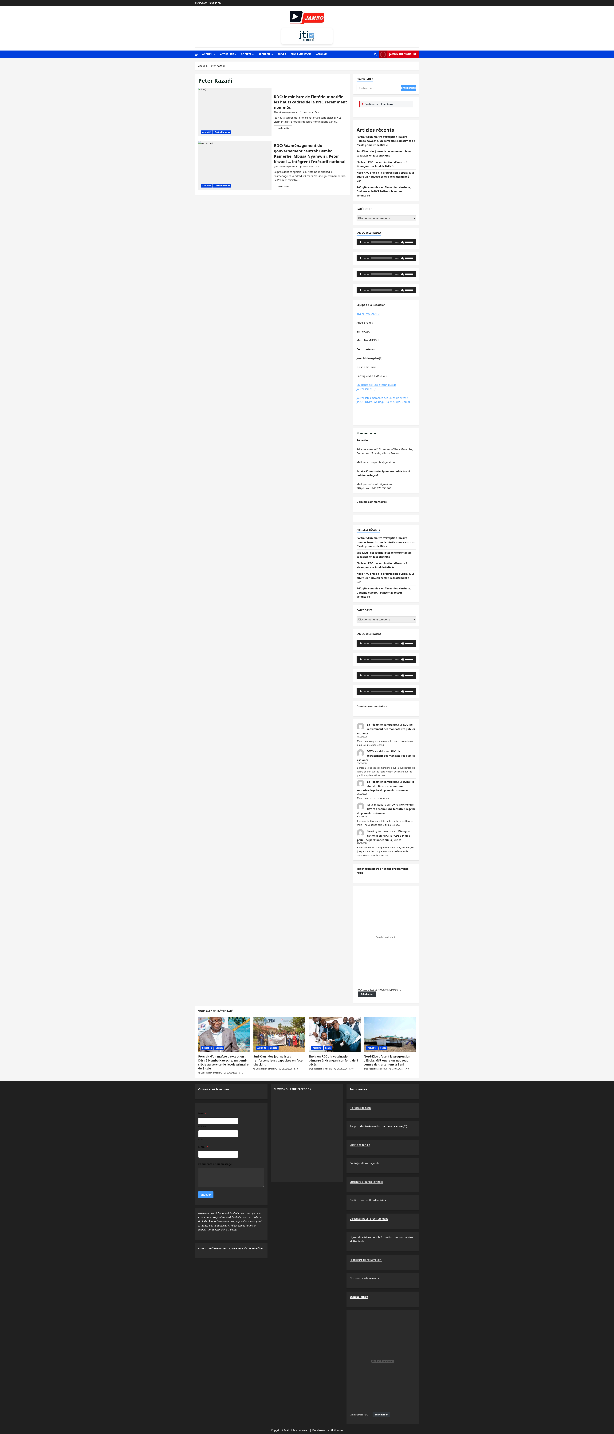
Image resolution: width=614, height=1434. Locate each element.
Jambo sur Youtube (403, 54)
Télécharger (367, 993)
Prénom (202, 1126)
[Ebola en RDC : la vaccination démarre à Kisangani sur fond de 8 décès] (335, 1034)
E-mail (203, 1146)
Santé (328, 1047)
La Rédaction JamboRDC (287, 112)
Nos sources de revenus (364, 1278)
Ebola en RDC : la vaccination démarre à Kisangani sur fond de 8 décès (333, 1060)
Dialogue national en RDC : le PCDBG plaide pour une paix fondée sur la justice (383, 835)
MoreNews (318, 1430)
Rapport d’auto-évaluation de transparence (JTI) (378, 1126)
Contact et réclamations (213, 1089)
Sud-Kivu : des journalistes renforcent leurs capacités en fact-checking (278, 1060)
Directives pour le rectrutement (369, 1218)
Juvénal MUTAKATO (368, 314)
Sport (282, 54)
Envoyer (206, 1194)
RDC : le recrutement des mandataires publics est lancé (386, 729)
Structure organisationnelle (366, 1181)
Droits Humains (222, 132)
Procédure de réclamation (366, 1260)
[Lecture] (360, 242)
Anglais (321, 54)
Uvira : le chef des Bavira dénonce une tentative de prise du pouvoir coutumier (385, 786)
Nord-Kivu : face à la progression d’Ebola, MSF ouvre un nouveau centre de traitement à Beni (385, 177)
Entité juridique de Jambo (365, 1163)
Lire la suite (284, 128)
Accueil (207, 54)
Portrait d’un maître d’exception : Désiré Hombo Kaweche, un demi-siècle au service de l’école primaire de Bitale (386, 141)
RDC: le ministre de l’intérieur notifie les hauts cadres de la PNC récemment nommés (235, 112)
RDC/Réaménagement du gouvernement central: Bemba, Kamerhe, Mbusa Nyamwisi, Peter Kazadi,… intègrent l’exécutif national (235, 165)
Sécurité (265, 54)
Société (246, 54)
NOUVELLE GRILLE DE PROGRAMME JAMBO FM (379, 989)
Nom (200, 1139)
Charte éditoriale (360, 1145)
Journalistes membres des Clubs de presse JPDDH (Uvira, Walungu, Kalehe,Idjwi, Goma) (383, 400)
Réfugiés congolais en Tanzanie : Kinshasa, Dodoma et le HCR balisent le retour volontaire (384, 191)
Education (207, 1047)
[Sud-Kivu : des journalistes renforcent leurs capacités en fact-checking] (279, 1034)
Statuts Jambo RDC (359, 1414)
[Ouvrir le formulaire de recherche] (375, 54)
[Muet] (402, 242)
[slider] (409, 242)
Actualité (227, 54)
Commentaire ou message (215, 1164)
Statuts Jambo (359, 1296)
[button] (197, 54)
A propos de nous (360, 1107)
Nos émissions (301, 54)
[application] (386, 242)
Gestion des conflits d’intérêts (368, 1200)
